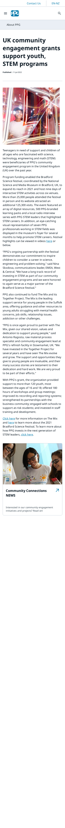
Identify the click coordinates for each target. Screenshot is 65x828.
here (49, 241)
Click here (9, 418)
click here (27, 434)
